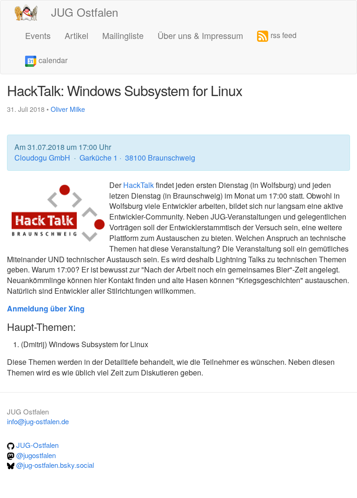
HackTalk (138, 185)
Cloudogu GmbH (43, 157)
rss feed (284, 35)
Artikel (76, 35)
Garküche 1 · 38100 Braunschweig (137, 157)
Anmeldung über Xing (46, 308)
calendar (53, 60)
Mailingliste (123, 35)
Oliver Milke (68, 109)
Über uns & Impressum (200, 35)
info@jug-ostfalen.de (38, 421)
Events (38, 35)
